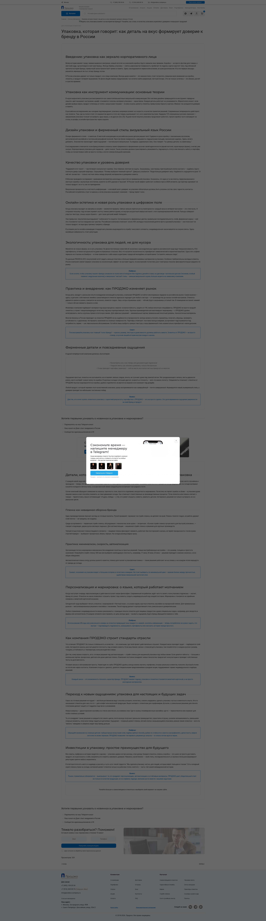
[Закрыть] (176, 440)
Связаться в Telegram (104, 473)
